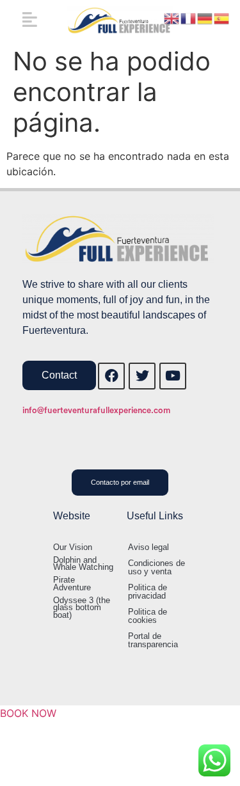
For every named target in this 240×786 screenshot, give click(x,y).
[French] (188, 17)
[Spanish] (222, 17)
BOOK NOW (28, 713)
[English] (172, 17)
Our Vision (72, 547)
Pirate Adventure (72, 583)
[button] (30, 18)
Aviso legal (148, 547)
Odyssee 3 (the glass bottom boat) (81, 607)
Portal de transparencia (153, 640)
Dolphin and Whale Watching (83, 563)
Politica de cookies (147, 616)
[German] (205, 17)
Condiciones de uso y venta (156, 567)
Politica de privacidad (147, 592)
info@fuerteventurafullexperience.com (96, 410)
